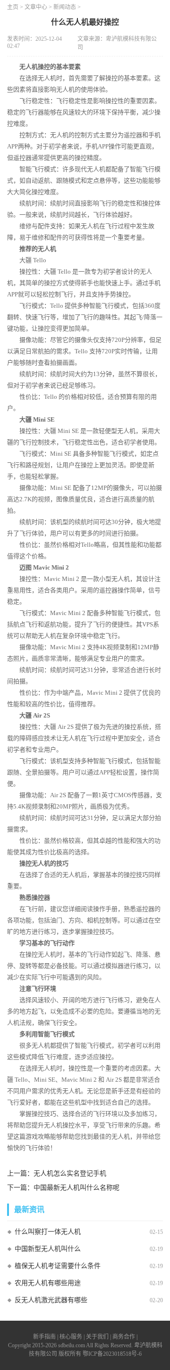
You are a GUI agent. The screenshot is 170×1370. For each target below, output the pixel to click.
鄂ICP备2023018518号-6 (112, 1354)
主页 (12, 7)
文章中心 (36, 7)
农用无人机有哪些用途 (48, 1283)
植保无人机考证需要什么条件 (58, 1265)
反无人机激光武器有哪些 (51, 1300)
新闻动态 (64, 7)
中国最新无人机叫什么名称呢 (76, 1187)
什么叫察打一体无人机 (48, 1231)
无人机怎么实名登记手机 (70, 1173)
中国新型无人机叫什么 (48, 1248)
